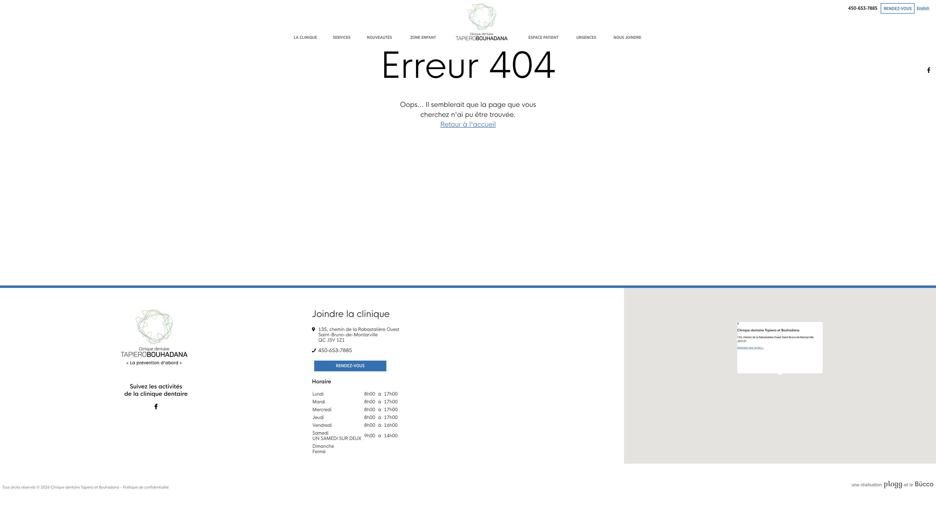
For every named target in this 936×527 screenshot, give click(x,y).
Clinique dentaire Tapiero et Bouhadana (85, 487)
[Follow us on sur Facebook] (928, 70)
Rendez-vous (898, 9)
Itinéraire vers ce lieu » (750, 347)
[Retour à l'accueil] (155, 337)
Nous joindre (627, 38)
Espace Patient (543, 38)
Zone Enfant (423, 38)
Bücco (924, 484)
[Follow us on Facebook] (156, 407)
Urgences (586, 38)
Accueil (482, 21)
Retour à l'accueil (468, 125)
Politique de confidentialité (146, 487)
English (923, 8)
